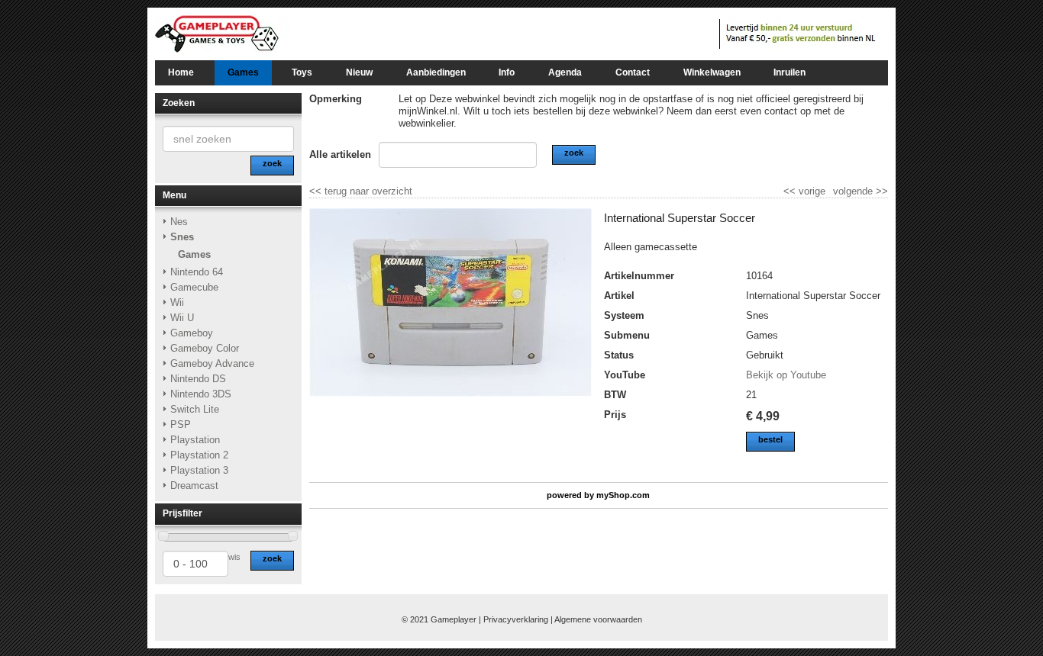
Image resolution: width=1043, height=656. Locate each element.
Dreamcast (194, 485)
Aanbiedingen (436, 72)
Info (507, 72)
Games (243, 72)
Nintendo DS (198, 378)
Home (181, 72)
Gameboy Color (204, 348)
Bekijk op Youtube (786, 375)
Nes (179, 221)
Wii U (182, 317)
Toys (302, 72)
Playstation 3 (199, 470)
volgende (860, 191)
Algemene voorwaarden (598, 619)
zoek (272, 558)
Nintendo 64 (196, 272)
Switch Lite (194, 409)
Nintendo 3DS (200, 394)
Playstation (195, 439)
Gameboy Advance (212, 363)
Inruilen (789, 72)
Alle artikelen (340, 154)
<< (791, 191)
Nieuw (359, 72)
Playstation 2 (199, 455)
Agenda (565, 72)
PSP (180, 424)
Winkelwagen (712, 72)
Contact (632, 72)
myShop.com (623, 495)
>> (880, 191)
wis (234, 556)
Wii (177, 302)
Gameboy (191, 333)
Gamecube (194, 287)
